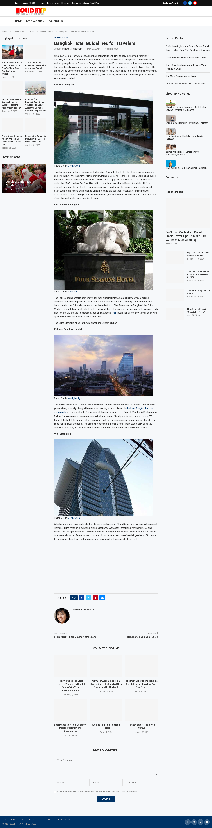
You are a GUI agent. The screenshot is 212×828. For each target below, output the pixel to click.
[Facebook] (185, 3)
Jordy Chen (74, 165)
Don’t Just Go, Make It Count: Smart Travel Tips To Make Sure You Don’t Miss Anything (186, 236)
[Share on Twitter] (88, 597)
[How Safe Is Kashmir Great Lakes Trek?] (175, 314)
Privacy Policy (53, 3)
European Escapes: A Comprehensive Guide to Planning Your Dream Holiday (12, 103)
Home (18, 21)
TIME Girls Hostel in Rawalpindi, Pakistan (186, 168)
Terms (42, 3)
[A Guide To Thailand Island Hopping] (106, 710)
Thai (113, 312)
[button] (4, 178)
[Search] (195, 21)
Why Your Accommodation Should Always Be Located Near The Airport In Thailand (106, 684)
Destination (19, 31)
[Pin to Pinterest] (95, 597)
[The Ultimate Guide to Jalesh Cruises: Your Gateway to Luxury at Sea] (12, 125)
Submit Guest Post (91, 3)
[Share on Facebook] (81, 597)
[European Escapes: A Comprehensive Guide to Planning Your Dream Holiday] (12, 88)
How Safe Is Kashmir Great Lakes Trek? (186, 83)
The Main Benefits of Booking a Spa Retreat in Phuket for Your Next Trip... (142, 684)
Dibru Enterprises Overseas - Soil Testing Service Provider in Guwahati (186, 108)
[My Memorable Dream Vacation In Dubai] (175, 257)
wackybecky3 (75, 398)
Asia (32, 31)
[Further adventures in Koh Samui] (141, 710)
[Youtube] (195, 3)
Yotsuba (72, 291)
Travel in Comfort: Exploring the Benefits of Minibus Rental (35, 65)
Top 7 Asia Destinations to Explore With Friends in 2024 (198, 274)
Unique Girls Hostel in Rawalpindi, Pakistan (187, 123)
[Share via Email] (102, 597)
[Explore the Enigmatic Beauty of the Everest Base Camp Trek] (35, 125)
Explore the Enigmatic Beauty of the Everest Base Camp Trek (35, 139)
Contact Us (76, 3)
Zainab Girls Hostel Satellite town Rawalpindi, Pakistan (182, 153)
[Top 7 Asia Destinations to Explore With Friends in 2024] (175, 276)
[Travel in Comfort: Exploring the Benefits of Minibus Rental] (35, 52)
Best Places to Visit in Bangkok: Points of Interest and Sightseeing (70, 728)
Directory (65, 3)
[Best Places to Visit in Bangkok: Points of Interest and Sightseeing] (70, 710)
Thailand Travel (46, 31)
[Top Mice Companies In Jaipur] (175, 295)
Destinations (34, 21)
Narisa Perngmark (73, 49)
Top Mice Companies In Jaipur (181, 76)
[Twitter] (190, 3)
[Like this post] (75, 597)
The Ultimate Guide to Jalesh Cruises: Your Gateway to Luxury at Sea (12, 140)
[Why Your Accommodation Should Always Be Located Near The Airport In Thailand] (106, 666)
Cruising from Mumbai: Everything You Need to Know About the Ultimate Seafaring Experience (35, 105)
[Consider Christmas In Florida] (24, 179)
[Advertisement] (106, 565)
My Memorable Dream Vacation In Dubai (186, 57)
